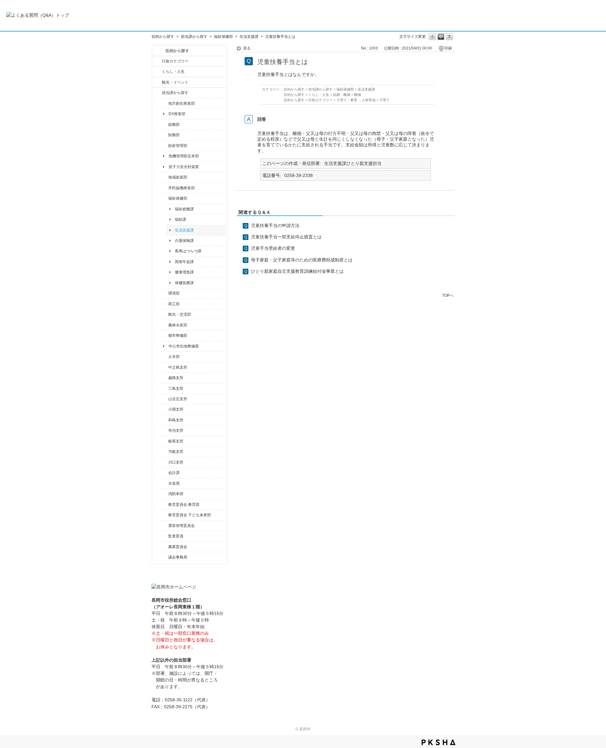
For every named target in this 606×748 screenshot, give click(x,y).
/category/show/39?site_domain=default (164, 504)
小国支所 (175, 409)
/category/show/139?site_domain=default (164, 420)
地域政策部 (177, 177)
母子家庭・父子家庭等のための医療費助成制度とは (302, 259)
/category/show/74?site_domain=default (164, 409)
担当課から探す (194, 36)
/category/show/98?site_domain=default (164, 399)
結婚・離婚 (341, 94)
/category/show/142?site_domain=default (164, 378)
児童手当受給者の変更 (273, 248)
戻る (247, 48)
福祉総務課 (184, 209)
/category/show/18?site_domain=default (157, 82)
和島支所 (175, 420)
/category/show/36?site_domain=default (164, 304)
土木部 (174, 356)
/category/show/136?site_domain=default (164, 451)
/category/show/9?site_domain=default (157, 93)
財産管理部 (177, 145)
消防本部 (175, 494)
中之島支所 (177, 367)
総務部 (174, 124)
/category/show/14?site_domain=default (164, 198)
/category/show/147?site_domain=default (164, 483)
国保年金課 (184, 262)
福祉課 (180, 219)
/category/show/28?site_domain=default (164, 356)
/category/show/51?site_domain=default (164, 515)
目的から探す (163, 36)
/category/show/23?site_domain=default (164, 293)
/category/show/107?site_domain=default (164, 367)
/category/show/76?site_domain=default (164, 325)
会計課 (174, 472)
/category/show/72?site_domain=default (164, 135)
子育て (384, 100)
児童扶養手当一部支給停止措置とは (286, 236)
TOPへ (448, 295)
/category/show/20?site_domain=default (164, 314)
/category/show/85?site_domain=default (164, 494)
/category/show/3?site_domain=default (157, 61)
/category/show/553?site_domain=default (164, 146)
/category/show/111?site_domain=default (164, 526)
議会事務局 (177, 557)
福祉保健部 (223, 36)
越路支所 (175, 378)
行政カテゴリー (175, 61)
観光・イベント (175, 82)
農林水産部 (177, 325)
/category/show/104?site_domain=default (164, 177)
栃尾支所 (175, 441)
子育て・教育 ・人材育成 (356, 100)
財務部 (174, 135)
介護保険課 (184, 240)
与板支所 (175, 451)
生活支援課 (249, 36)
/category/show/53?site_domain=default (164, 388)
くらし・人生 (173, 71)
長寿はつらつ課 (188, 251)
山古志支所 (177, 399)
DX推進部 (177, 114)
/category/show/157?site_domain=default (164, 557)
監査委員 (175, 536)
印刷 (448, 48)
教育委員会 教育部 (183, 504)
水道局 (174, 483)
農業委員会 (177, 547)
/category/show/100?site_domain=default (164, 103)
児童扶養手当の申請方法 (275, 225)
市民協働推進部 (181, 188)
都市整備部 (177, 335)
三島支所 (175, 388)
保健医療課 (184, 283)
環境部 (174, 293)
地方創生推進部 (181, 103)
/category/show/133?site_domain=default (164, 462)
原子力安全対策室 (184, 167)
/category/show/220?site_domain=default (164, 536)
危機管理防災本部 (184, 156)
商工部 (174, 304)
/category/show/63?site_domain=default (164, 430)
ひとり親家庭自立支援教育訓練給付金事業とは (297, 271)
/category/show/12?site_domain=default (157, 71)
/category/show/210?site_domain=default (164, 473)
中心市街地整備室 (184, 346)
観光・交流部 (179, 314)
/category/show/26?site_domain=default (164, 188)
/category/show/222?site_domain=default (164, 547)
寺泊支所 (175, 430)
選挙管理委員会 (181, 525)
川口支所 (175, 462)
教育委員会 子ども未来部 (189, 515)
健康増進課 (184, 272)
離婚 (357, 94)
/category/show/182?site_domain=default (164, 335)
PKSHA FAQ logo (438, 742)
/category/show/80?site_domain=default (164, 441)
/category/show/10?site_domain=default (164, 124)
